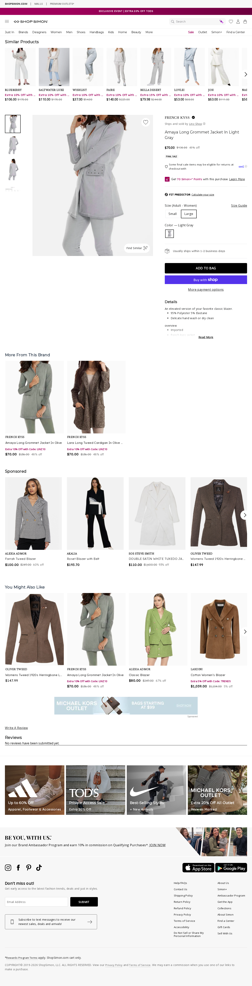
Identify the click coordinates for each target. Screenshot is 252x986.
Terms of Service (184, 921)
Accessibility (181, 927)
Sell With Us (225, 933)
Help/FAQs (180, 883)
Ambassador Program (231, 895)
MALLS (38, 3)
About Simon (225, 914)
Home (122, 32)
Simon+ (216, 32)
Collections (224, 908)
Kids (111, 32)
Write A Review (16, 728)
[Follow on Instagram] (8, 869)
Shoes (81, 32)
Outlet (202, 32)
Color (179, 225)
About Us (223, 883)
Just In (9, 32)
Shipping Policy (183, 895)
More (149, 32)
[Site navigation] (7, 22)
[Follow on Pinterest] (29, 869)
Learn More (237, 179)
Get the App (225, 902)
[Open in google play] (231, 871)
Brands (23, 32)
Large (188, 214)
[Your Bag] (245, 22)
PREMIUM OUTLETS (62, 3)
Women (56, 32)
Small (173, 214)
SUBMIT (84, 902)
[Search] (197, 21)
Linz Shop (195, 124)
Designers (39, 32)
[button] (189, 195)
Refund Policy (182, 908)
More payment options (206, 289)
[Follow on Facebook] (18, 869)
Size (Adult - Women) (206, 205)
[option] (93, 185)
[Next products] (245, 631)
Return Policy (182, 902)
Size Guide (239, 205)
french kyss (177, 118)
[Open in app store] (199, 871)
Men (69, 32)
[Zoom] (92, 184)
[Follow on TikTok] (39, 869)
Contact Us (180, 889)
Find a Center (235, 32)
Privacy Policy (182, 914)
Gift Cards (224, 927)
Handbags (97, 32)
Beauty (136, 32)
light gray (169, 234)
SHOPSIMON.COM (16, 4)
